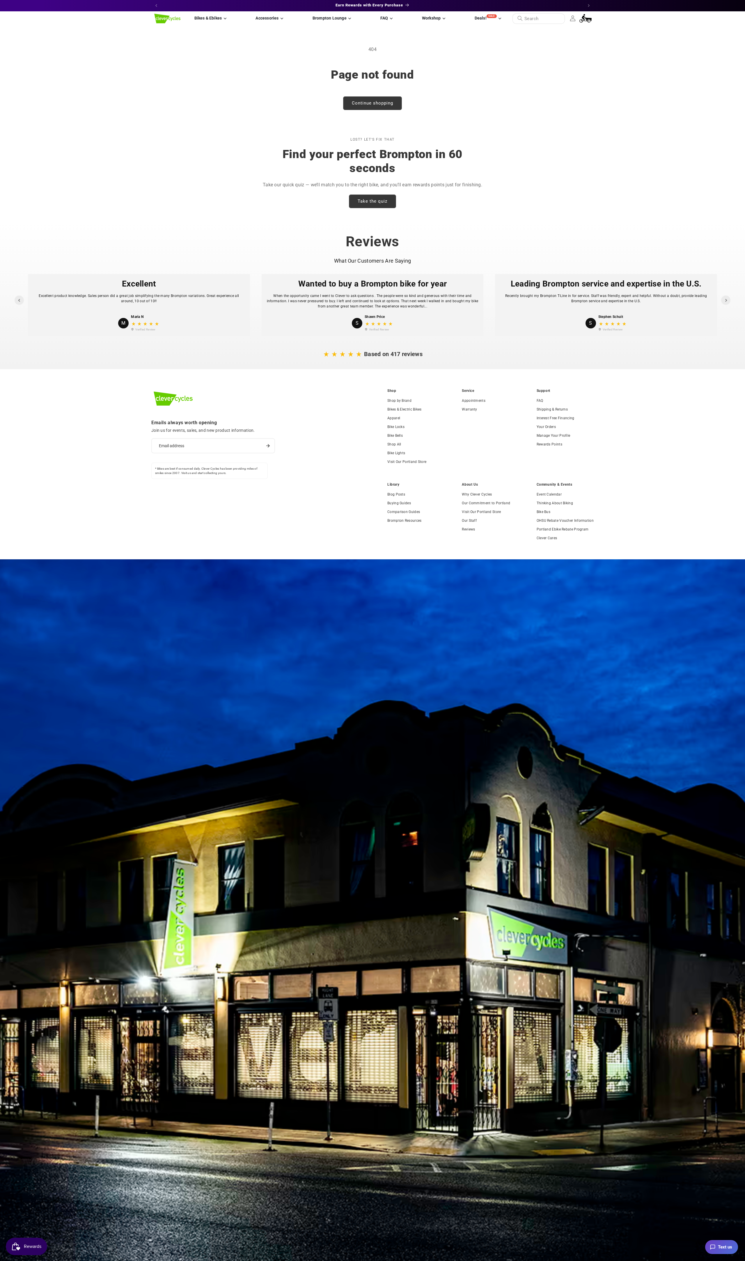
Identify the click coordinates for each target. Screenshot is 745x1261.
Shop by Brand (399, 401)
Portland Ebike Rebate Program (563, 529)
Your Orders (546, 427)
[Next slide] (725, 300)
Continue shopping (372, 103)
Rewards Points (549, 444)
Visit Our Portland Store (406, 462)
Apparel (393, 418)
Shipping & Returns (552, 409)
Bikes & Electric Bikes (404, 409)
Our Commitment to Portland (486, 503)
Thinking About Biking (555, 503)
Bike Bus (543, 512)
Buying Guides (399, 503)
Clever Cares (547, 538)
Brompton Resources (404, 521)
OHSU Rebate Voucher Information (565, 521)
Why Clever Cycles (477, 494)
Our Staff (469, 521)
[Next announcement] (588, 5)
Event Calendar (549, 494)
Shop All (394, 444)
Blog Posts (396, 494)
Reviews (468, 529)
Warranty (469, 409)
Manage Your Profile (553, 436)
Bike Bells (395, 436)
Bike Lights (396, 453)
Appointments (473, 401)
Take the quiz (372, 201)
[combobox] (539, 19)
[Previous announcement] (156, 5)
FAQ (540, 401)
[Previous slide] (19, 300)
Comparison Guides (403, 512)
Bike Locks (396, 427)
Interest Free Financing (555, 418)
